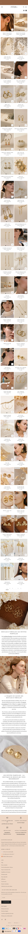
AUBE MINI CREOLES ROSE (7, 152)
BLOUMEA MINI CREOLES (20, 367)
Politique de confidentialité (6, 915)
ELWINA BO (20, 104)
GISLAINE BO (7, 200)
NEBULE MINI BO (7, 343)
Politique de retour (5, 908)
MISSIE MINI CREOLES (7, 128)
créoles (19, 704)
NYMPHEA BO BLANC (7, 248)
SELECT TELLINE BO (7, 33)
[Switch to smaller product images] (26, 10)
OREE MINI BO (21, 200)
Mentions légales (4, 911)
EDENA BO (7, 104)
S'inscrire (6, 902)
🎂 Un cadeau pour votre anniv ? (7, 854)
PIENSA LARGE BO (21, 534)
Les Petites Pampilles (8, 636)
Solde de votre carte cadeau (6, 886)
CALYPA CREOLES (7, 80)
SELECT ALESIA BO (7, 510)
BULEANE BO (21, 295)
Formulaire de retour (21, 834)
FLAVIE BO (20, 415)
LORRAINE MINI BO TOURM (7, 176)
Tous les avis (3, 881)
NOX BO (7, 295)
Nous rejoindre (4, 876)
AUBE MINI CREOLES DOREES (20, 128)
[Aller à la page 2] (20, 588)
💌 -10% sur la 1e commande (7, 851)
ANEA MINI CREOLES (20, 80)
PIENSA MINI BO (20, 510)
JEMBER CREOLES (7, 415)
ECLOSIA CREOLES (21, 343)
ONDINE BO (7, 582)
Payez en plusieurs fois (5, 869)
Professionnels (4, 874)
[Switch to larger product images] (23, 10)
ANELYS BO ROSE (7, 391)
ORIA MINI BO (21, 152)
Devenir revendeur (5, 884)
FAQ (2, 862)
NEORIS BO (20, 439)
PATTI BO (21, 582)
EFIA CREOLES (21, 391)
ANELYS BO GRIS (20, 319)
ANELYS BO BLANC (21, 247)
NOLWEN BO (7, 439)
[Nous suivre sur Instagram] (5, 919)
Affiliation (3, 879)
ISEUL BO (21, 176)
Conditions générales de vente (7, 913)
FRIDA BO (21, 558)
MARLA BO (7, 224)
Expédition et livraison (5, 872)
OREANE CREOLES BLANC (20, 224)
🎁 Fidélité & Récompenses (6, 856)
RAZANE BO (7, 486)
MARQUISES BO (20, 486)
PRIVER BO (7, 367)
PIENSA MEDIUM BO (7, 534)
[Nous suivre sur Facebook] (2, 919)
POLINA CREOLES (7, 319)
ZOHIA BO (7, 558)
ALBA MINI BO (7, 56)
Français (16, 922)
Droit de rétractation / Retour (7, 867)
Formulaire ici (7, 832)
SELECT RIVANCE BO (20, 33)
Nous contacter (4, 865)
